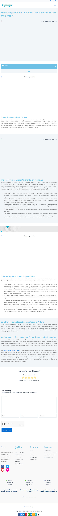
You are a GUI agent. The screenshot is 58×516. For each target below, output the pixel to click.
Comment (4, 396)
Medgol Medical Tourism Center (11, 350)
